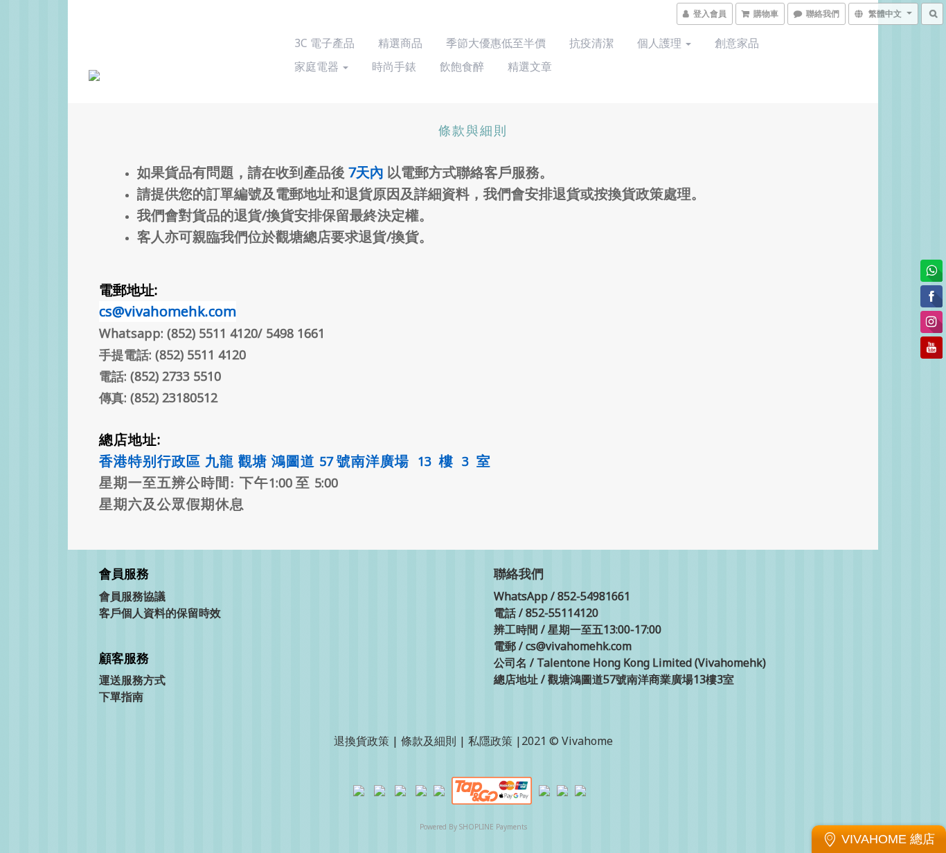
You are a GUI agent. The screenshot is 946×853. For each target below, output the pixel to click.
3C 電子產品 (324, 43)
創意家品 (737, 43)
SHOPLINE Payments (493, 827)
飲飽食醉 (462, 66)
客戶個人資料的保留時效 (160, 612)
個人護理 (660, 43)
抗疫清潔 (591, 43)
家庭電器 (317, 66)
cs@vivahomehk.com (167, 311)
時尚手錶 (394, 66)
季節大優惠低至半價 (496, 43)
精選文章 (530, 66)
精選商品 (400, 43)
